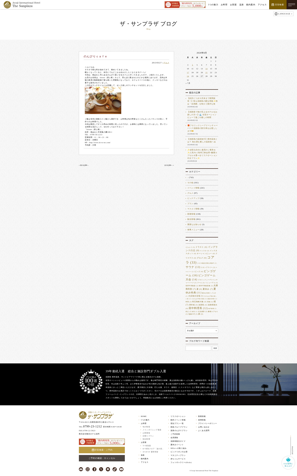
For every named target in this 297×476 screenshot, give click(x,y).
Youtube (121, 469)
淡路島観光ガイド (178, 441)
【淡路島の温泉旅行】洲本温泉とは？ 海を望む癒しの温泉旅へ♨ (202, 140)
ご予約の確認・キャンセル (102, 458)
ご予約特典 (175, 434)
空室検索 (279, 4)
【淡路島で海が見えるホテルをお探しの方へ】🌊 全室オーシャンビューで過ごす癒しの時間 (202, 114)
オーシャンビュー (206, 253)
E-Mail (81, 469)
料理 (189, 302)
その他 (190, 183)
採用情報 (202, 420)
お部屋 (144, 442)
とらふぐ (190, 247)
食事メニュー (193, 230)
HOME (144, 416)
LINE (108, 469)
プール (201, 283)
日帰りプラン (148, 436)
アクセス (144, 462)
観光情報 (191, 219)
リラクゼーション (178, 416)
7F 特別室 (147, 446)
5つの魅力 (145, 420)
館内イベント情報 (178, 420)
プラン (190, 204)
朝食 (210, 302)
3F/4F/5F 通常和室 (150, 452)
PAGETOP (292, 450)
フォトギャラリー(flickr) (181, 462)
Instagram (88, 469)
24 (188, 76)
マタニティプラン (178, 455)
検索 (215, 348)
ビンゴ (198, 271)
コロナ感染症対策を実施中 (207, 263)
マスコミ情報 (193, 209)
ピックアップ (193, 198)
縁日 (194, 311)
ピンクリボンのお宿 (179, 452)
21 (206, 72)
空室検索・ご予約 (104, 450)
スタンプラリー (208, 267)
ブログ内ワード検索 (199, 341)
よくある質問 (203, 430)
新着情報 (191, 214)
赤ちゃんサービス (178, 459)
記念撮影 (202, 311)
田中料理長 (198, 308)
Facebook (94, 469)
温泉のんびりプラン (179, 430)
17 (188, 72)
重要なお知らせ (194, 224)
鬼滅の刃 (193, 314)
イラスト (201, 247)
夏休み (208, 289)
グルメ (166, 63)
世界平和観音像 (206, 286)
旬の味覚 (146, 427)
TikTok (115, 469)
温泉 (143, 455)
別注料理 (146, 439)
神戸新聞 (212, 308)
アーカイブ (194, 323)
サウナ (193, 267)
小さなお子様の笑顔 (199, 298)
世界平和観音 (192, 286)
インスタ (204, 251)
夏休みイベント (177, 445)
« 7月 (188, 83)
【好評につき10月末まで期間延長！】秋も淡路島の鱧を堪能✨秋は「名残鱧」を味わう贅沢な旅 (202, 101)
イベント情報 (193, 188)
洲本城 (193, 305)
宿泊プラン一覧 (177, 423)
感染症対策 (212, 298)
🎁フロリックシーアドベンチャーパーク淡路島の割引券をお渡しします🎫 (202, 128)
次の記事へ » (169, 165)
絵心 (189, 311)
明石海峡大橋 (199, 302)
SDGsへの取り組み (179, 448)
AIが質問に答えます (288, 465)
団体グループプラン (179, 427)
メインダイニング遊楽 (152, 430)
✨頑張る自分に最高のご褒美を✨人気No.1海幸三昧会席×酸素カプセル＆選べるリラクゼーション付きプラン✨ (202, 154)
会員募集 (174, 438)
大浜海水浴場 (195, 296)
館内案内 (144, 459)
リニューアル (211, 283)
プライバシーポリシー (207, 423)
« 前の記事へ (84, 165)
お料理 (144, 423)
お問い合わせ (203, 427)
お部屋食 (146, 433)
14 (206, 69)
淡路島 (202, 305)
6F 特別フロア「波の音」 (153, 449)
